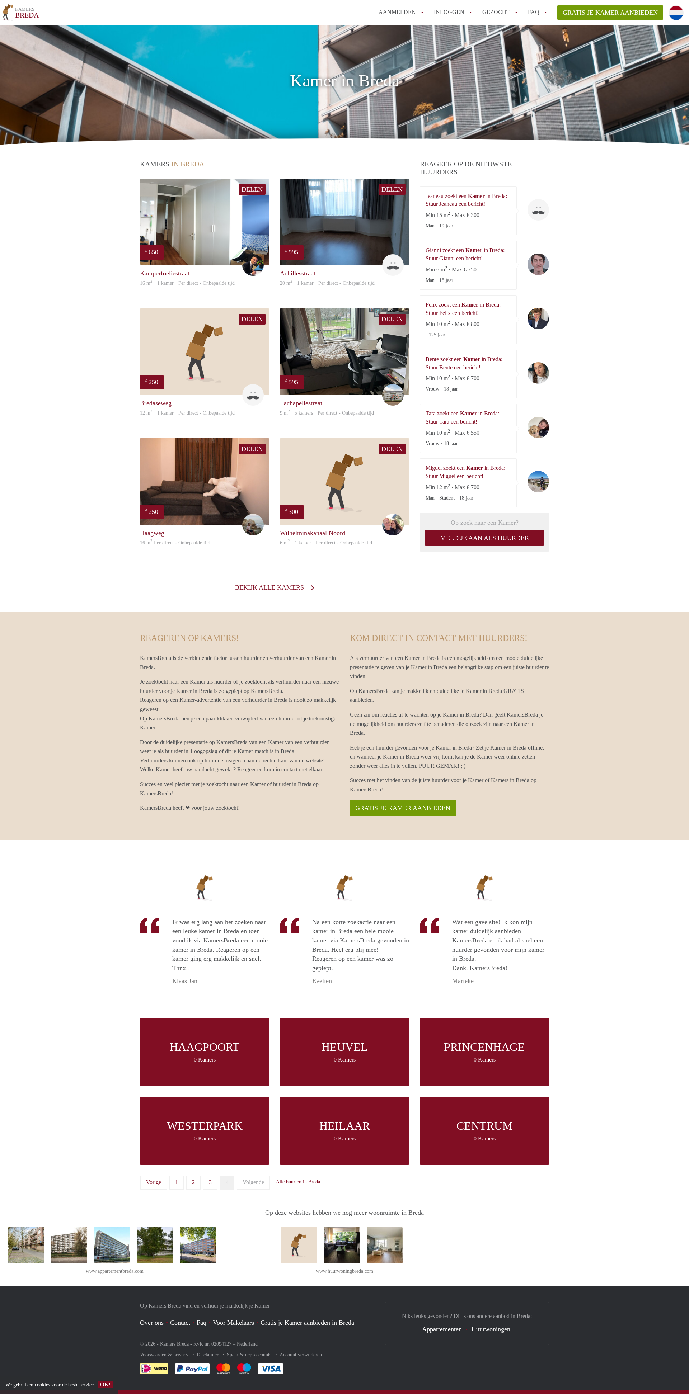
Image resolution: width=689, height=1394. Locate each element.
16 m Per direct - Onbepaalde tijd (175, 542)
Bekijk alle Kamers (270, 587)
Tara (538, 427)
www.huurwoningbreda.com (344, 1271)
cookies (42, 1385)
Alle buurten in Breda (298, 1182)
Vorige (153, 1182)
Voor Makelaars (233, 1322)
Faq (201, 1322)
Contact (180, 1322)
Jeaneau (538, 210)
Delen (252, 189)
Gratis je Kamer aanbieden (610, 12)
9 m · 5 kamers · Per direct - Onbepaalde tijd (327, 413)
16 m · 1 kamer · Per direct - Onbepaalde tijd (187, 283)
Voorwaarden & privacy (165, 1354)
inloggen (449, 12)
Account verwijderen (301, 1354)
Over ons (152, 1322)
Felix (538, 318)
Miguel (538, 481)
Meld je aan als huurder (484, 538)
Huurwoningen (491, 1329)
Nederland (247, 1344)
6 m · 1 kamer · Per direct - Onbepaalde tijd (326, 542)
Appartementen (442, 1329)
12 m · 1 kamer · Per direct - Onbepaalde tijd (187, 413)
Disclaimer (208, 1354)
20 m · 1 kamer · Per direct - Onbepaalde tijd (327, 283)
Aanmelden (397, 12)
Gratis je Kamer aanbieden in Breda (307, 1322)
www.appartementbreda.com (115, 1271)
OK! (105, 1384)
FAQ (533, 12)
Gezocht (496, 12)
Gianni (538, 264)
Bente (538, 373)
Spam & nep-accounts (250, 1354)
